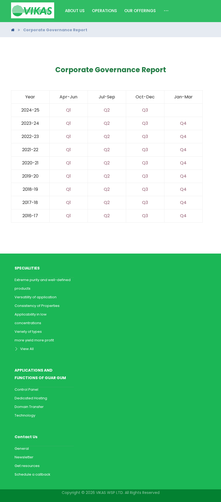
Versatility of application (36, 297)
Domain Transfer (29, 406)
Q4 (183, 123)
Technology (25, 415)
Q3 (145, 110)
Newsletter (24, 457)
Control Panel (26, 389)
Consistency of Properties (37, 305)
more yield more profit (34, 340)
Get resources (27, 465)
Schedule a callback (32, 474)
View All (27, 348)
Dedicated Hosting (31, 398)
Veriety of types (28, 331)
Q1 (68, 110)
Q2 (107, 110)
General (22, 448)
